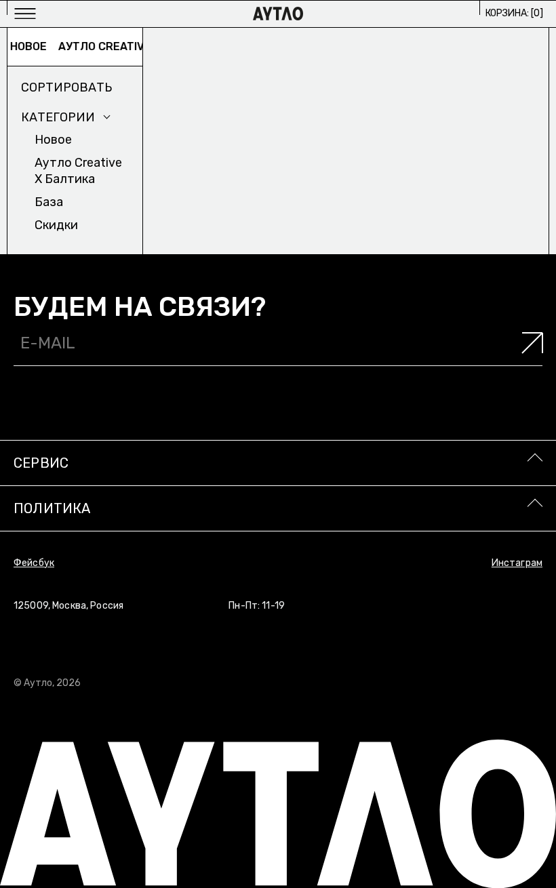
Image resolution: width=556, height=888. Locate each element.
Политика (52, 508)
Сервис (41, 463)
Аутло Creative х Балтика (133, 46)
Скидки (56, 225)
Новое (23, 46)
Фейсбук (34, 563)
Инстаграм (517, 563)
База (49, 202)
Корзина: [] (514, 13)
